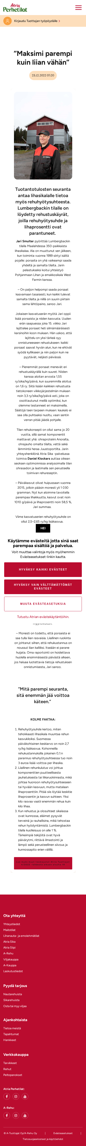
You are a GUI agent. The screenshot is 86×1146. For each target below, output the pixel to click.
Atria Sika (9, 941)
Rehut (7, 1069)
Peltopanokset (12, 1075)
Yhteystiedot (11, 924)
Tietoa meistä (12, 1028)
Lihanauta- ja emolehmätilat (21, 936)
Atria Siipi (9, 947)
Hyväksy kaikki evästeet (43, 569)
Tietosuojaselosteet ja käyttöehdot (43, 1139)
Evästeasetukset (63, 1133)
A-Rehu (8, 953)
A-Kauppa (9, 965)
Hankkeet (9, 1040)
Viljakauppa (10, 959)
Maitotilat (9, 930)
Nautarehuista (12, 994)
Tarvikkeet (10, 1063)
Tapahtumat (11, 1034)
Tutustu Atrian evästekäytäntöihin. (43, 617)
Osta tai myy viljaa (15, 1006)
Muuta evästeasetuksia (43, 603)
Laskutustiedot (13, 971)
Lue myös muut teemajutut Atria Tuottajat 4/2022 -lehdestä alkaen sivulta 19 (43, 863)
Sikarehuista (11, 1000)
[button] (78, 7)
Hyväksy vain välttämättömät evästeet (43, 586)
